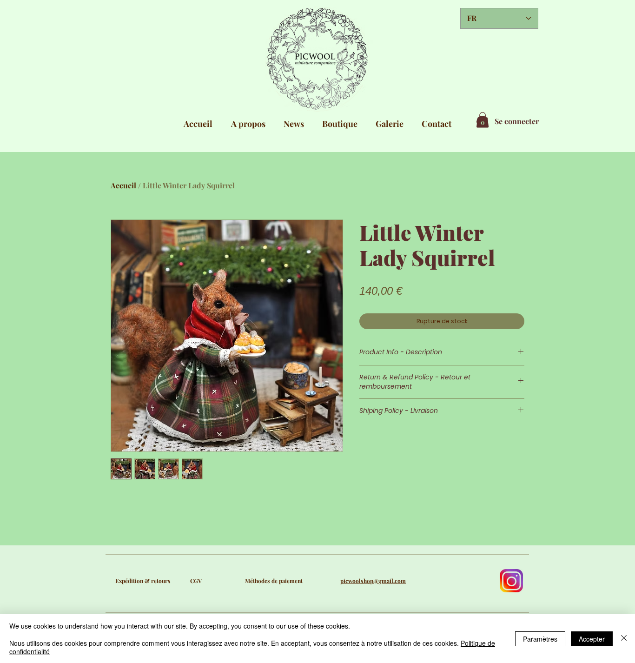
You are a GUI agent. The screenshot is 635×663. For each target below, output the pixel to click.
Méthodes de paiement (274, 580)
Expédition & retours (143, 580)
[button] (482, 119)
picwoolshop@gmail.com (373, 580)
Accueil (123, 185)
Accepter (592, 638)
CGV (196, 580)
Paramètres (540, 638)
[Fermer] (623, 639)
